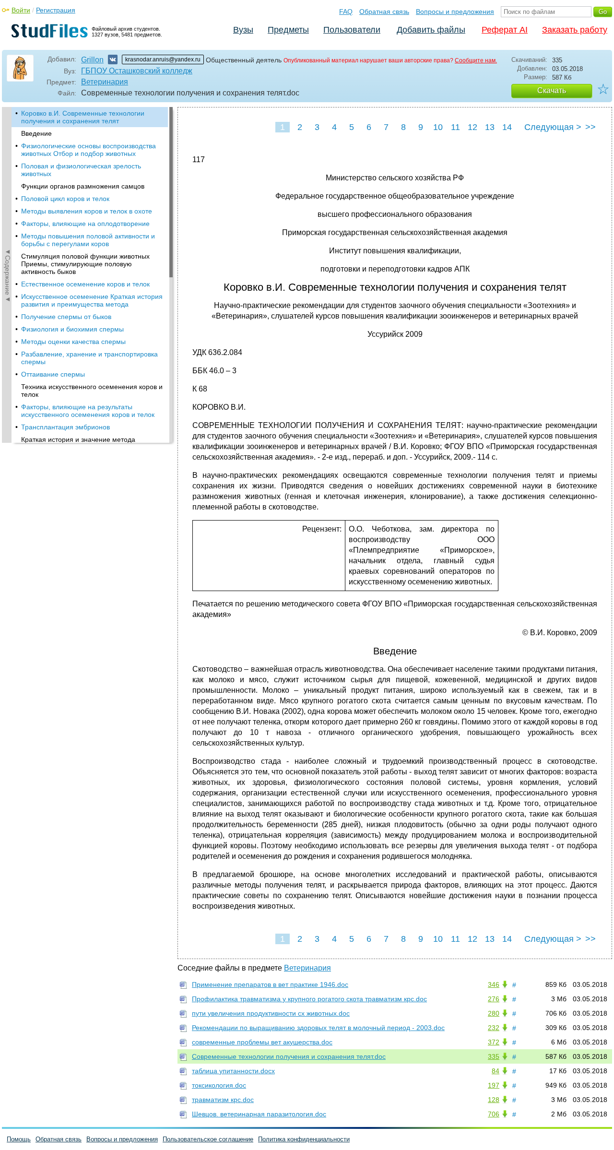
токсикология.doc (219, 1085)
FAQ (346, 11)
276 (493, 999)
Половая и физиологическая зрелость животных (81, 170)
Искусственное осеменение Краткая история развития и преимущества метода (92, 300)
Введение (36, 133)
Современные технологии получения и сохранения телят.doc (289, 1056)
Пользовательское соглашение (208, 1139)
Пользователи (351, 30)
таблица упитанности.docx (233, 1071)
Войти (21, 10)
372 (493, 1042)
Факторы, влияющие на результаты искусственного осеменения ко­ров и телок (87, 410)
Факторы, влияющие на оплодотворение (85, 223)
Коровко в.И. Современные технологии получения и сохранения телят (82, 117)
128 (493, 1099)
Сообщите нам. (476, 60)
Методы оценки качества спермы (73, 341)
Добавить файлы (431, 30)
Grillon (92, 60)
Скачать (551, 90)
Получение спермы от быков (66, 316)
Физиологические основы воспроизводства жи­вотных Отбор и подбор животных (88, 149)
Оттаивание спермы (53, 374)
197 (493, 1085)
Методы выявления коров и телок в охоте (86, 211)
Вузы (243, 30)
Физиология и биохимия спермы (72, 329)
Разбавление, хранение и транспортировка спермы (89, 358)
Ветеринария (104, 82)
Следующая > (552, 127)
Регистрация (55, 10)
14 (507, 127)
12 (472, 127)
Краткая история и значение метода (78, 439)
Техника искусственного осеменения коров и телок (92, 390)
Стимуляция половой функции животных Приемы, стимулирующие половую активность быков (85, 263)
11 (455, 127)
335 (493, 1056)
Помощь (19, 1139)
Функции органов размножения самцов (82, 186)
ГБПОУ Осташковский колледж (136, 71)
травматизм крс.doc (223, 1099)
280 (493, 1013)
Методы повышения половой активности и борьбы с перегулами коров (88, 240)
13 (490, 127)
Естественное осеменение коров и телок (85, 284)
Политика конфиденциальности (304, 1139)
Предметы (288, 30)
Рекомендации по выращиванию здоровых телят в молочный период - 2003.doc (318, 1027)
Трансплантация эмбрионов (65, 427)
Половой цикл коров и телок (65, 198)
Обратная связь (384, 11)
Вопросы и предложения (455, 11)
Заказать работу (574, 30)
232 (493, 1027)
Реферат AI (505, 30)
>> (590, 127)
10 (438, 127)
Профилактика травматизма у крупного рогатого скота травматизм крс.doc (309, 999)
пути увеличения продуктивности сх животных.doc (271, 1013)
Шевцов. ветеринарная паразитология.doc (259, 1114)
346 (493, 984)
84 (495, 1071)
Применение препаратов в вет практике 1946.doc (270, 984)
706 (493, 1114)
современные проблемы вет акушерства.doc (262, 1042)
